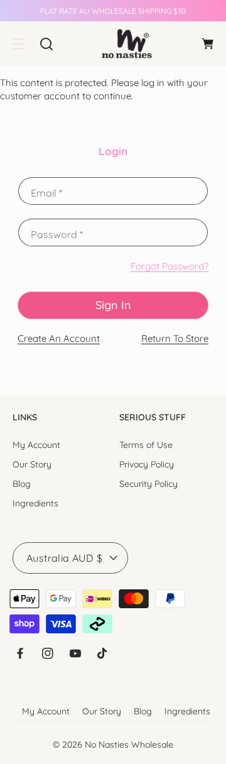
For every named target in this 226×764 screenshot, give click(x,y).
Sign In (113, 305)
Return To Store (174, 338)
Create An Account (59, 338)
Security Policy (148, 483)
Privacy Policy (146, 464)
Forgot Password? (169, 266)
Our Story (32, 464)
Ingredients (35, 503)
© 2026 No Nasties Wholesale (113, 744)
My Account (36, 444)
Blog (22, 483)
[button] (19, 44)
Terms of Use (146, 444)
